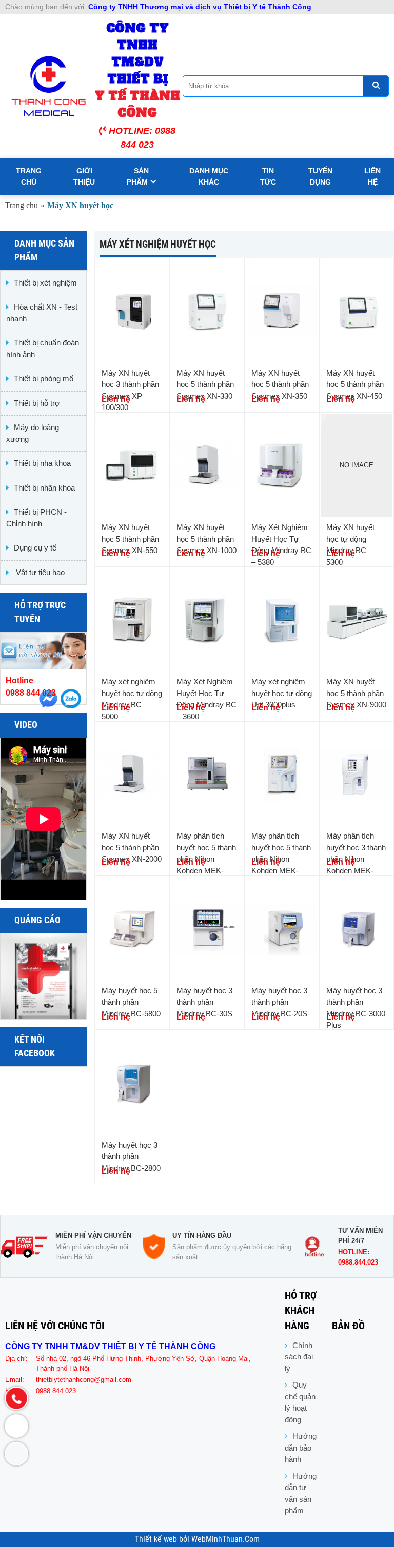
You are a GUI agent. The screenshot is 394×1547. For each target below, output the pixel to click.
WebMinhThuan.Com (225, 1539)
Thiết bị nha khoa (42, 463)
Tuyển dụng (320, 176)
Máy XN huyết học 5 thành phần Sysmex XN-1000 (206, 539)
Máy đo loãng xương (32, 433)
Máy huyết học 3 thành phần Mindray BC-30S (204, 1002)
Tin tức (268, 176)
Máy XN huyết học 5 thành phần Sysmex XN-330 (205, 384)
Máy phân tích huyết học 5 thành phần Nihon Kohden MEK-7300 (281, 858)
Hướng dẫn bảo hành (301, 1447)
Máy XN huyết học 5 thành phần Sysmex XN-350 (280, 384)
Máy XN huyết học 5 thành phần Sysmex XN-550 (130, 539)
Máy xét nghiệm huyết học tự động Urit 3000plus (281, 693)
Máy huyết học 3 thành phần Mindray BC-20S (279, 1002)
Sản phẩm (138, 176)
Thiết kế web (157, 1539)
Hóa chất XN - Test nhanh (41, 312)
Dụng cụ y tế (35, 547)
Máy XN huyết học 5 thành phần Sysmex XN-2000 (132, 847)
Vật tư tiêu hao (39, 572)
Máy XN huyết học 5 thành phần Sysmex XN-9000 (356, 693)
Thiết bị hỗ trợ (37, 403)
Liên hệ (372, 176)
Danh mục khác (208, 176)
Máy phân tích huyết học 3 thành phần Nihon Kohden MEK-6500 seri (356, 858)
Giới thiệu (84, 176)
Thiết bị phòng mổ (43, 378)
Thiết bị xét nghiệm (45, 282)
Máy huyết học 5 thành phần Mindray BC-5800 (131, 1002)
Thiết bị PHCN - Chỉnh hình (36, 517)
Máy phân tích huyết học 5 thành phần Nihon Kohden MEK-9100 (206, 858)
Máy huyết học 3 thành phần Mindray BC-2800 (131, 1156)
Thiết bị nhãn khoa (44, 487)
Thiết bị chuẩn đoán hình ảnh (42, 348)
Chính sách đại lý (299, 1357)
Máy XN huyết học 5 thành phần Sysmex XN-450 (355, 384)
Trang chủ (29, 176)
